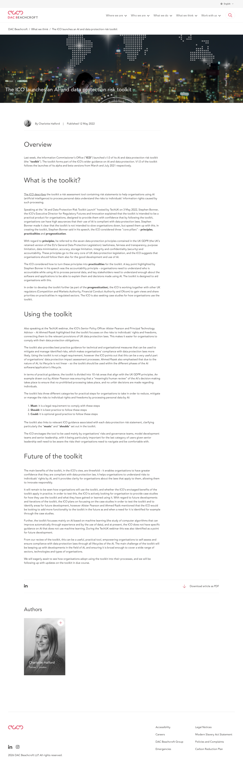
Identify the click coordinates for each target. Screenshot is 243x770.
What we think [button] (184, 15)
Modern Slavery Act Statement (213, 735)
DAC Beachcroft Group (169, 742)
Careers (160, 735)
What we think (39, 29)
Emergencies (163, 749)
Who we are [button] (138, 15)
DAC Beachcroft (18, 29)
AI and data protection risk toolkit (137, 158)
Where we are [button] (114, 15)
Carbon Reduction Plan (209, 749)
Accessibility (163, 727)
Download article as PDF (204, 586)
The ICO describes (35, 194)
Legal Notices (203, 727)
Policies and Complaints (209, 742)
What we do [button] (161, 15)
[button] (230, 15)
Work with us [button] (209, 15)
